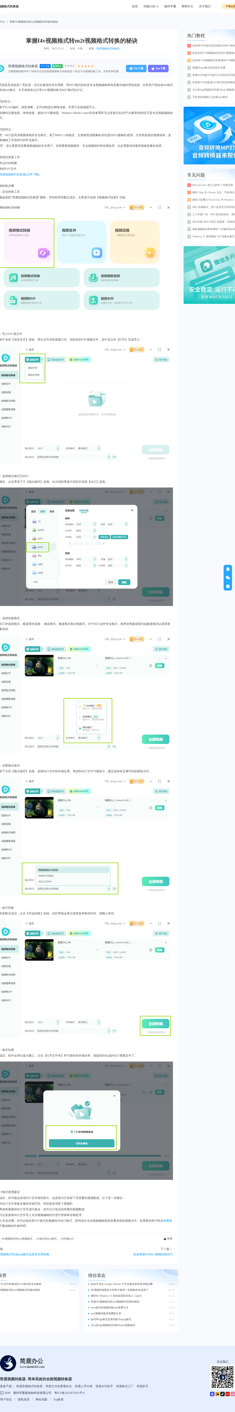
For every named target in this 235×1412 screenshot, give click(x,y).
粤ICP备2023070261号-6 (69, 1392)
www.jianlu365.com (32, 1366)
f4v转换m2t (67, 1238)
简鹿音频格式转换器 (29, 1386)
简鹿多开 (142, 1386)
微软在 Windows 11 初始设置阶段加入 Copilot (116, 1295)
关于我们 (205, 6)
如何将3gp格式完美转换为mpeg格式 (111, 1319)
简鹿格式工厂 (125, 1386)
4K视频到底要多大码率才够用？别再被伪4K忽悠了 (120, 1290)
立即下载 (32, 174)
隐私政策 (24, 1399)
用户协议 (6, 1399)
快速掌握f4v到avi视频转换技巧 (153, 1254)
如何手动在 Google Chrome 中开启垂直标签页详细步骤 (122, 1284)
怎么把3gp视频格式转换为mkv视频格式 (113, 1325)
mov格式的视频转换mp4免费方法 (109, 1307)
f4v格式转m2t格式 (46, 1238)
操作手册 (170, 6)
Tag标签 (58, 1399)
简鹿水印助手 (104, 1386)
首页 (135, 6)
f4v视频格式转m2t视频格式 (17, 1238)
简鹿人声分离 (84, 1386)
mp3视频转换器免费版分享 (106, 1313)
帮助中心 (187, 6)
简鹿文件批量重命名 (59, 1386)
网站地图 (41, 1399)
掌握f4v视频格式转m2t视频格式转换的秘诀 (115, 1301)
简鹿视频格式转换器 (108, 48)
